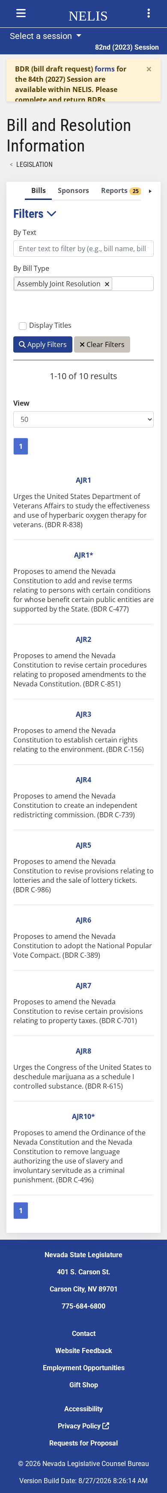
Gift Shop (83, 1385)
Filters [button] (29, 214)
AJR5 (83, 845)
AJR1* (83, 555)
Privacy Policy (80, 1426)
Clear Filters (105, 344)
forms (105, 69)
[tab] (38, 191)
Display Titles (50, 325)
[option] (63, 283)
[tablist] (83, 707)
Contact (83, 1334)
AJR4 (83, 779)
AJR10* (83, 1116)
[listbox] (118, 284)
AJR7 (83, 985)
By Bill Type (31, 268)
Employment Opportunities (84, 1368)
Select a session (42, 36)
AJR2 (83, 639)
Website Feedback (83, 1351)
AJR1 (83, 480)
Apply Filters (46, 344)
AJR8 (83, 1051)
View (21, 403)
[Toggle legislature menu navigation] (148, 13)
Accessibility (83, 1409)
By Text (24, 232)
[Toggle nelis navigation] (21, 13)
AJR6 (83, 920)
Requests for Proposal (83, 1443)
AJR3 (83, 714)
